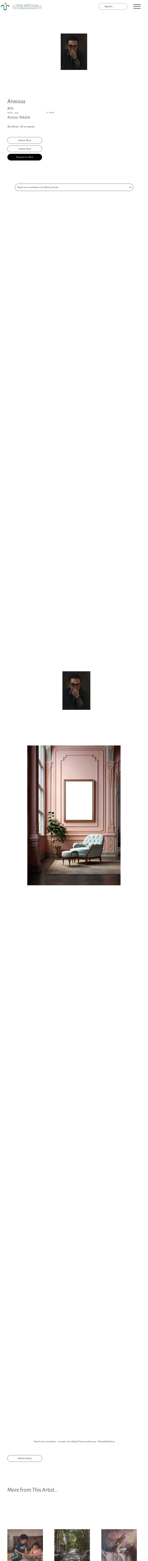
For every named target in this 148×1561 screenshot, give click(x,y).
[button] (137, 6)
